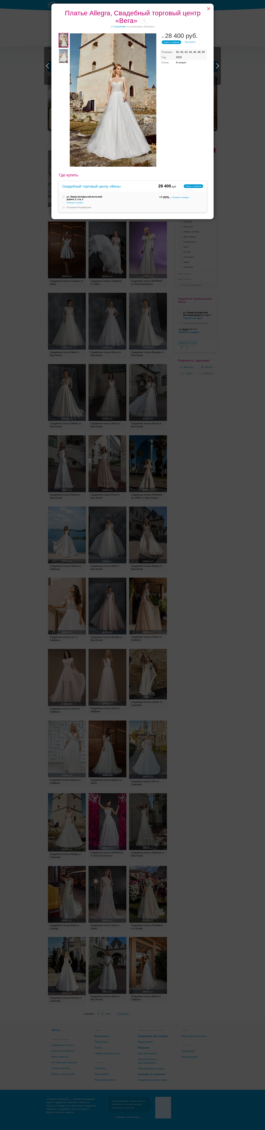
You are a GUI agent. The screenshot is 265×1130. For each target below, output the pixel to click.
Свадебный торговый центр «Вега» (91, 186)
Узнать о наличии (171, 42)
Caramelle (120, 26)
